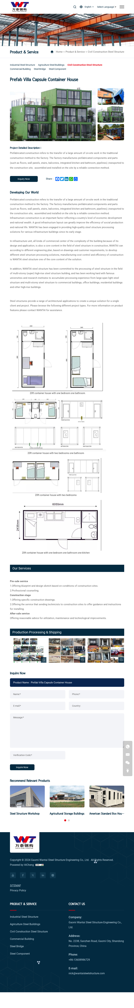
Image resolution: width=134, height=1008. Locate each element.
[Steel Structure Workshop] (27, 796)
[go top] (127, 770)
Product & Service (75, 51)
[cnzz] (39, 864)
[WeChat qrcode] (127, 762)
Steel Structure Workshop (25, 813)
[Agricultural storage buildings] (67, 796)
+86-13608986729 (79, 959)
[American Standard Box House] (106, 796)
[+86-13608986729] (127, 746)
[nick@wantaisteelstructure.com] (127, 754)
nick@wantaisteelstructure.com (87, 973)
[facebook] (13, 875)
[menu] (122, 7)
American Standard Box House (106, 813)
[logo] (20, 7)
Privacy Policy (18, 890)
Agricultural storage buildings (67, 813)
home (59, 51)
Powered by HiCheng (22, 864)
